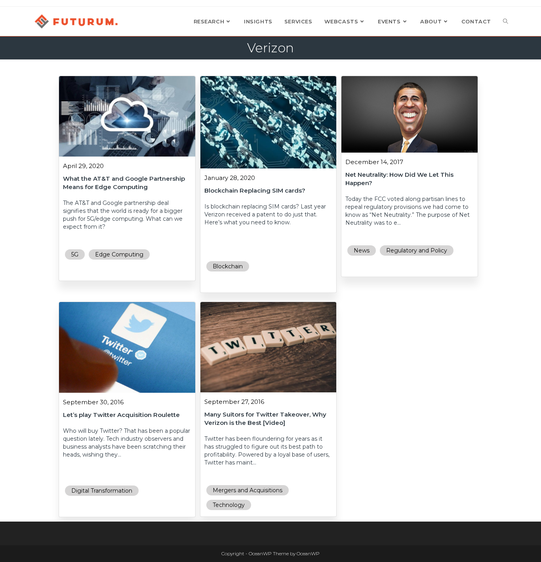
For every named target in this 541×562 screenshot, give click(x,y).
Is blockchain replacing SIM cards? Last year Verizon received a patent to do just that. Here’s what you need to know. (265, 214)
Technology (229, 504)
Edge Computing (119, 254)
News (362, 250)
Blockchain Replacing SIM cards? (254, 190)
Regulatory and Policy (416, 250)
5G (74, 254)
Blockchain (228, 266)
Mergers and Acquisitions (247, 490)
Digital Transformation (101, 490)
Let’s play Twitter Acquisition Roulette (121, 415)
